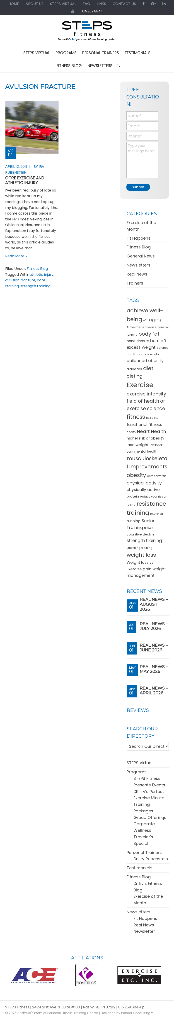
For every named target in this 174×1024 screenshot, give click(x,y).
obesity (136, 475)
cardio (131, 354)
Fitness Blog (37, 268)
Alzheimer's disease (142, 327)
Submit (138, 187)
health (131, 432)
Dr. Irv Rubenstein (150, 859)
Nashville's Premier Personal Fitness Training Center (57, 1013)
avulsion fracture (20, 280)
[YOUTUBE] (73, 11)
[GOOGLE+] (153, 3)
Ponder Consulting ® (137, 1013)
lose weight (138, 444)
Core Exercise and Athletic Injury (24, 180)
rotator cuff (157, 514)
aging (155, 320)
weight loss (141, 555)
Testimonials (139, 868)
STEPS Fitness (87, 33)
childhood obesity (145, 361)
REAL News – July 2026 (154, 626)
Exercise (140, 384)
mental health (145, 451)
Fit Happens (138, 238)
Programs (137, 772)
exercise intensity (146, 394)
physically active (143, 489)
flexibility (152, 418)
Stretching (133, 548)
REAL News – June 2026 (154, 648)
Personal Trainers (144, 852)
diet (148, 368)
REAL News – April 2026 (154, 691)
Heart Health (151, 431)
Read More (14, 256)
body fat (149, 334)
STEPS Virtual (139, 763)
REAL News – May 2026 (154, 669)
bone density (138, 341)
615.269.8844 (92, 11)
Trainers (135, 283)
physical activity (144, 483)
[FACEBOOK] (143, 3)
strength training (35, 286)
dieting (135, 376)
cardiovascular (149, 354)
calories (162, 348)
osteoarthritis (157, 476)
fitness (136, 417)
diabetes (134, 369)
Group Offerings (149, 817)
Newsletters (138, 265)
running (133, 521)
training (146, 548)
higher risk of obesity (145, 438)
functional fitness (144, 424)
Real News (137, 274)
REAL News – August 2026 (154, 604)
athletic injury (41, 274)
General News (141, 256)
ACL (145, 320)
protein (133, 496)
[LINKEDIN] (164, 3)
